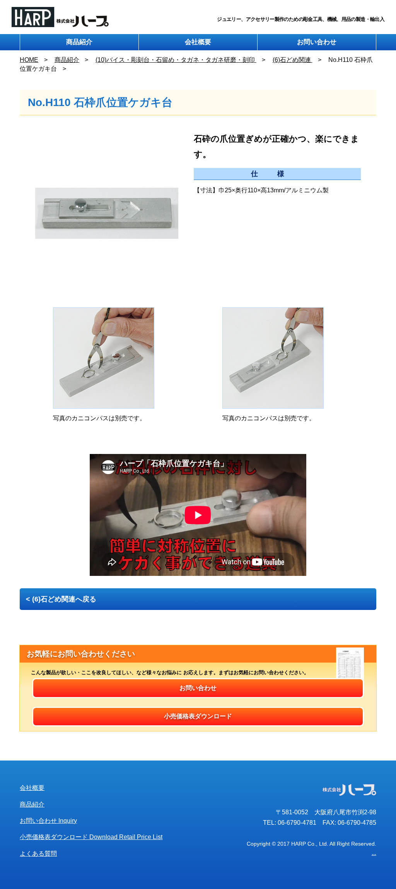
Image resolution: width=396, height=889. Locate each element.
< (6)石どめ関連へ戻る (61, 599)
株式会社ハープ (60, 17)
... (374, 853)
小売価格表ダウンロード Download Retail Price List (91, 837)
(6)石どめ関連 (292, 60)
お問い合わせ (316, 42)
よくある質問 (38, 853)
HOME (29, 60)
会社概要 (198, 42)
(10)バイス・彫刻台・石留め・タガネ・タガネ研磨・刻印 (176, 60)
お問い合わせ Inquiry (48, 820)
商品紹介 (79, 42)
